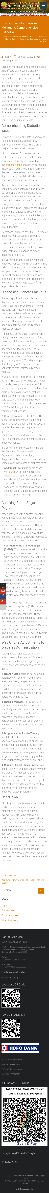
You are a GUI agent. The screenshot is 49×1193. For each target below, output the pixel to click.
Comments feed (10, 915)
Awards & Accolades (21, 1189)
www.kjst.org (13, 978)
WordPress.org (10, 920)
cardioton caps (14, 164)
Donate (25, 1184)
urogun (14, 471)
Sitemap (33, 1189)
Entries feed (8, 910)
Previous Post (9, 875)
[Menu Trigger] (43, 5)
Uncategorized (10, 60)
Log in (5, 905)
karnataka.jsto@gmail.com (16, 972)
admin (8, 56)
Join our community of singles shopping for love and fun (23, 881)
